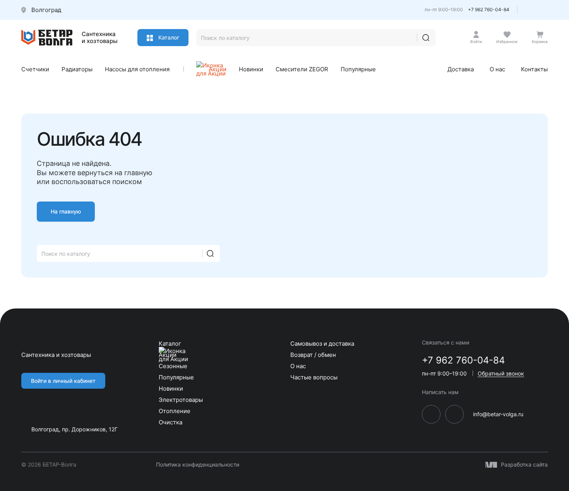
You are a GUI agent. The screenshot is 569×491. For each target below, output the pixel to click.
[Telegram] (530, 12)
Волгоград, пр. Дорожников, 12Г (74, 429)
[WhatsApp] (544, 12)
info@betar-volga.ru (498, 414)
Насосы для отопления (137, 69)
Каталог (168, 37)
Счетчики (35, 69)
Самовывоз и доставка (322, 343)
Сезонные (173, 366)
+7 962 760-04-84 (488, 9)
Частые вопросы (314, 377)
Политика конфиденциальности (197, 465)
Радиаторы (77, 69)
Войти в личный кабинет (63, 380)
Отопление (174, 411)
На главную (66, 211)
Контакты (534, 69)
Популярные (358, 69)
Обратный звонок (501, 373)
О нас (497, 69)
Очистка (170, 422)
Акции (217, 69)
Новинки (251, 69)
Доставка (460, 69)
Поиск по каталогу (65, 253)
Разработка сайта (524, 465)
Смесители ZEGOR (302, 69)
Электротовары (181, 399)
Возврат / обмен (313, 354)
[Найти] (425, 37)
